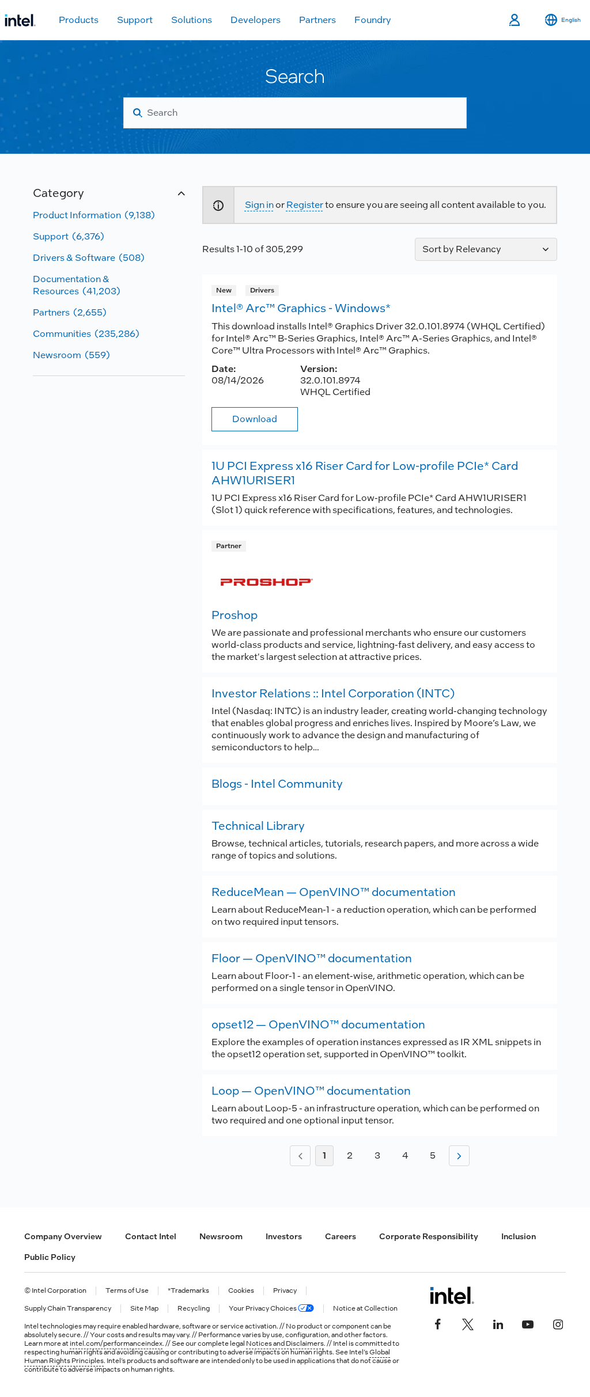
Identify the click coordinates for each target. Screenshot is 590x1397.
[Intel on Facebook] (438, 1323)
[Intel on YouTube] (528, 1323)
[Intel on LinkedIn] (498, 1323)
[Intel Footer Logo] (452, 1295)
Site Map (144, 1308)
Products (79, 20)
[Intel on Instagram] (558, 1323)
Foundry (372, 20)
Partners (317, 20)
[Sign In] (515, 20)
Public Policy (49, 1257)
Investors (284, 1236)
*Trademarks (188, 1290)
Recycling (193, 1308)
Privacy (285, 1290)
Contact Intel (150, 1236)
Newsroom (221, 1236)
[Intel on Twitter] (468, 1323)
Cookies (241, 1290)
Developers (255, 20)
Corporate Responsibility (428, 1236)
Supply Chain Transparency (67, 1308)
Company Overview (63, 1236)
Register (304, 205)
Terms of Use (127, 1290)
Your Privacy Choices (263, 1308)
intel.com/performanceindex (116, 1343)
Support (135, 20)
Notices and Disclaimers (285, 1343)
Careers (340, 1236)
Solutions (191, 20)
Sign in (259, 205)
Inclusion (518, 1236)
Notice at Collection (365, 1308)
